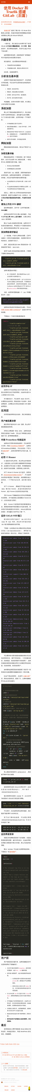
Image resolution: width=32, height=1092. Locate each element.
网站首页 (6, 1086)
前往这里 (25, 1069)
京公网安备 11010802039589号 (9, 1082)
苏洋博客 (3, 2)
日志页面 (19, 1086)
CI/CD (14, 1044)
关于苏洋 (13, 1086)
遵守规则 (15, 1067)
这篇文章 (26, 676)
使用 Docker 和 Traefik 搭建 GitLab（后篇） (16, 11)
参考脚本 (12, 852)
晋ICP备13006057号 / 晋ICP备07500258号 (10, 1080)
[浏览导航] (29, 2)
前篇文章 (7, 30)
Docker (11, 1044)
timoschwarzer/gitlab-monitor (12, 475)
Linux (18, 1044)
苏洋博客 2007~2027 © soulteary (8, 1078)
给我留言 (13, 1090)
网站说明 (6, 1090)
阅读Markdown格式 (20, 22)
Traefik (6, 1044)
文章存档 (26, 1086)
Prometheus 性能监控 (17, 446)
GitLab (3, 1044)
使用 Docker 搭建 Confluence (10, 310)
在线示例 (5, 451)
